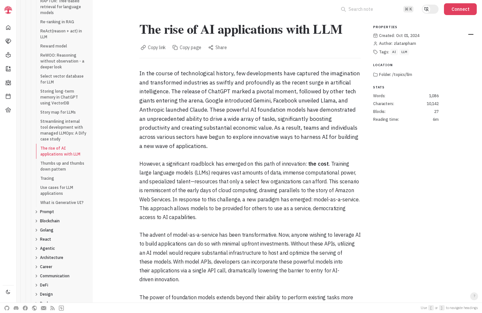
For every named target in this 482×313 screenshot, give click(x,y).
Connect (461, 9)
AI (394, 52)
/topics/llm (402, 74)
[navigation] (8, 156)
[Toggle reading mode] (430, 9)
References (470, 34)
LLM (404, 52)
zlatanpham (405, 43)
